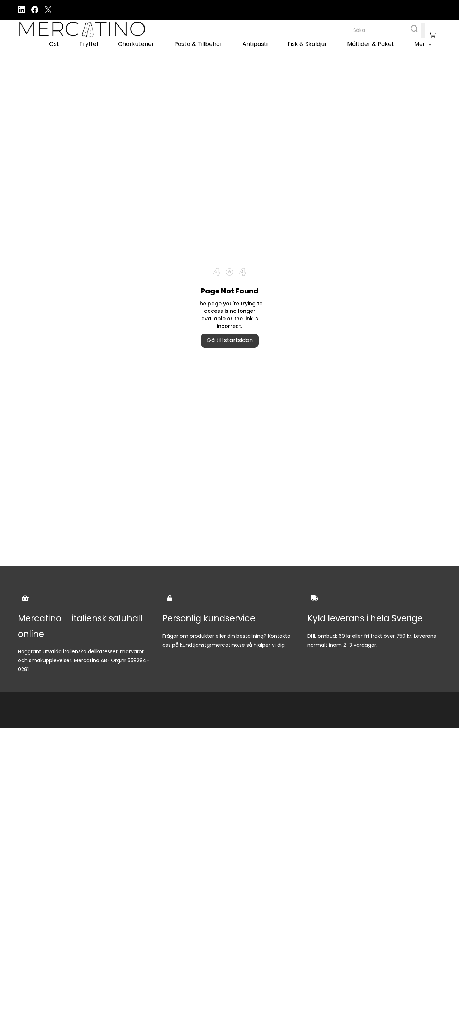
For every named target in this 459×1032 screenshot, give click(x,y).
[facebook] (34, 11)
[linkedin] (21, 11)
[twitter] (48, 11)
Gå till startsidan (230, 340)
